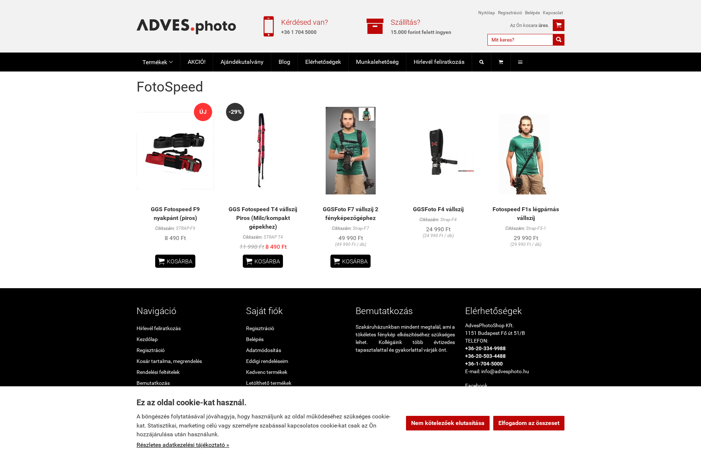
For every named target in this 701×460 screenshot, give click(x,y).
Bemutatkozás (153, 383)
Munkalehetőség (377, 61)
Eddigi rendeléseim (267, 361)
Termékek (157, 62)
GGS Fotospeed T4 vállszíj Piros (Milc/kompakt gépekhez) (263, 218)
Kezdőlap (147, 339)
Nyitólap (486, 12)
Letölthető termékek (268, 383)
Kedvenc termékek (266, 372)
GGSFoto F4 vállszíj (438, 209)
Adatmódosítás (263, 350)
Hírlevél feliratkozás (439, 61)
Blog (284, 61)
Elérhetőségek (323, 61)
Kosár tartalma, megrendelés (169, 361)
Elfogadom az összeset (528, 423)
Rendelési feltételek (158, 372)
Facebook (476, 386)
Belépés (532, 12)
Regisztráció (510, 12)
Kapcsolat (553, 12)
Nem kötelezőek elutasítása (447, 423)
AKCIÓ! (197, 61)
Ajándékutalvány (242, 61)
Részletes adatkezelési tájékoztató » (183, 444)
